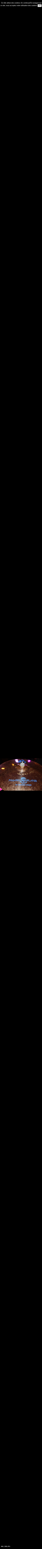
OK (39, 5)
